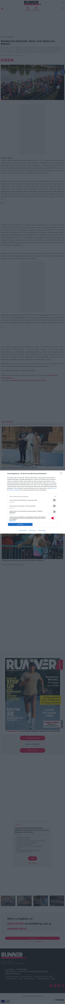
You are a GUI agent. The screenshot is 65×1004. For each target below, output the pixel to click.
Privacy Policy (42, 530)
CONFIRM (20, 524)
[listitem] (32, 496)
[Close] (61, 473)
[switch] (53, 500)
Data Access (32, 530)
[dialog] (32, 502)
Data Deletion (23, 530)
